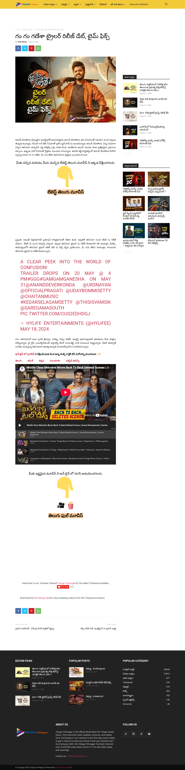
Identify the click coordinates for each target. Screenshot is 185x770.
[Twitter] (25, 48)
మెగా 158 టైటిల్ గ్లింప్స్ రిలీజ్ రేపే (154, 112)
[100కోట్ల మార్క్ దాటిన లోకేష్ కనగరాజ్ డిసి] (130, 144)
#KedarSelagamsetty (46, 302)
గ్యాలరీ (76, 4)
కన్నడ (41, 360)
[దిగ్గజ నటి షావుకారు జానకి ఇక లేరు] (130, 103)
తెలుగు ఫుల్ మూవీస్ (65, 515)
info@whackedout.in (77, 756)
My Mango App (42, 597)
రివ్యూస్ (64, 4)
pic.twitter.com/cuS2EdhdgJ (55, 313)
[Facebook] (18, 48)
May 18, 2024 (34, 329)
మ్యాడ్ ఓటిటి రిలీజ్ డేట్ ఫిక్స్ (99, 682)
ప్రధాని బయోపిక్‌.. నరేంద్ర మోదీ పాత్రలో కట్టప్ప (34, 628)
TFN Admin (22, 42)
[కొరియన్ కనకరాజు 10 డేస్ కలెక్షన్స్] (159, 230)
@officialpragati (41, 290)
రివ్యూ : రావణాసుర (94, 696)
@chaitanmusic (39, 296)
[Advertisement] (92, 18)
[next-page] (129, 155)
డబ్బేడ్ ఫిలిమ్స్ (72, 360)
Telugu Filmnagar (67, 583)
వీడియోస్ (103, 4)
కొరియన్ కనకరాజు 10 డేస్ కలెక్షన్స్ (158, 241)
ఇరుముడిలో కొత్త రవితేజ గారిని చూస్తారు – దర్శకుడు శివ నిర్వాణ (133, 243)
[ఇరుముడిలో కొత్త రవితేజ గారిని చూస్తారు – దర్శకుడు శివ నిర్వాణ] (134, 230)
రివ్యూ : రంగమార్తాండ (95, 668)
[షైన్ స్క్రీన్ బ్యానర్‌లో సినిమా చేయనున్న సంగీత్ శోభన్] (134, 203)
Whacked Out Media (63, 767)
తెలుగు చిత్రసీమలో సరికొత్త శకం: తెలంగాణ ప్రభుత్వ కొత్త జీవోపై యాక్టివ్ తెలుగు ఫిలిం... (154, 87)
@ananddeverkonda (50, 285)
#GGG (33, 279)
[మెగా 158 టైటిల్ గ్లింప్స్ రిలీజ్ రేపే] (130, 116)
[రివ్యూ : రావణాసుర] (76, 700)
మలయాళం (55, 360)
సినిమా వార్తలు (49, 4)
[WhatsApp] (38, 48)
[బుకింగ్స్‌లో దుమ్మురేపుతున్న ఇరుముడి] (130, 130)
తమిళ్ (30, 360)
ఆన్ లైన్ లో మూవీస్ (24, 354)
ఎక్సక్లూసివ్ (89, 4)
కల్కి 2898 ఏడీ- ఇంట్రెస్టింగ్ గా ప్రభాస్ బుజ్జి (98, 628)
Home (17, 29)
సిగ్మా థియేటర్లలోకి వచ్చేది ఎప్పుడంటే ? (156, 190)
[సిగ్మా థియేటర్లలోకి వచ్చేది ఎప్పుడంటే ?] (159, 179)
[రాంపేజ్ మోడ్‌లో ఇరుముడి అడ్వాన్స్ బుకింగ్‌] (159, 203)
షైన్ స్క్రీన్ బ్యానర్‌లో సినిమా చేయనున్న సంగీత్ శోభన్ (132, 216)
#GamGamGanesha (62, 279)
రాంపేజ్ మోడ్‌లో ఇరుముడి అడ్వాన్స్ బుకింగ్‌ (156, 216)
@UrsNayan (97, 285)
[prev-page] (124, 155)
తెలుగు (18, 360)
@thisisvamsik (93, 302)
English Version (139, 4)
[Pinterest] (31, 48)
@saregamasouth (42, 308)
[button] (166, 4)
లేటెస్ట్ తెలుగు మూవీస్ (65, 191)
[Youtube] (149, 734)
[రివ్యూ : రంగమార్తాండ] (76, 672)
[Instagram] (133, 734)
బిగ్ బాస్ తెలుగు (117, 4)
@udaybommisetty (88, 290)
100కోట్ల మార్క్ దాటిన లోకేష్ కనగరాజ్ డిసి (133, 190)
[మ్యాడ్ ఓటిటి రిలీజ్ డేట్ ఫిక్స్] (76, 686)
